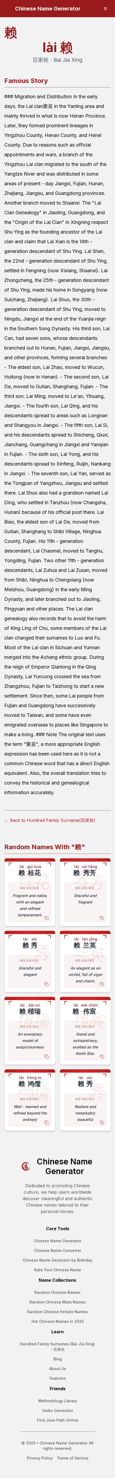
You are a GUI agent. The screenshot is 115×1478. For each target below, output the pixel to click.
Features (57, 1378)
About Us (57, 1368)
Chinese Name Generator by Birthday (58, 1260)
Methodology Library (57, 1401)
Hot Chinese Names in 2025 (58, 1321)
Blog (57, 1359)
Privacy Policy (40, 1458)
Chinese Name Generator (57, 1241)
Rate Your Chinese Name (57, 1270)
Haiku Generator (57, 1410)
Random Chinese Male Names (57, 1302)
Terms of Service (73, 1458)
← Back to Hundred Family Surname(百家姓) (49, 820)
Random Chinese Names (57, 1292)
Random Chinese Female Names (57, 1311)
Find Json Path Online (57, 1420)
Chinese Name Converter (57, 1250)
